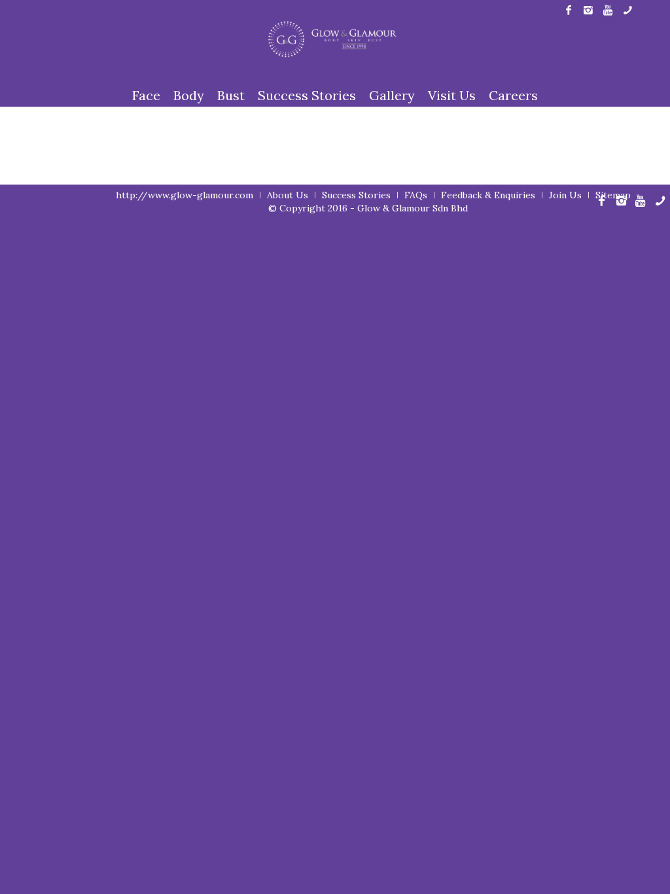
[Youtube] (607, 10)
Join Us (565, 195)
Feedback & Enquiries (488, 195)
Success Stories (356, 195)
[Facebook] (568, 10)
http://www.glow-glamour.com (184, 195)
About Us (287, 195)
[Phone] (627, 10)
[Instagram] (587, 10)
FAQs (415, 195)
